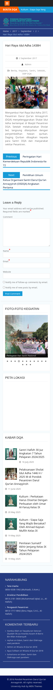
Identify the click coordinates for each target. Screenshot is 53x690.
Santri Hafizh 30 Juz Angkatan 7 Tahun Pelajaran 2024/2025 (31, 453)
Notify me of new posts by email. (21, 287)
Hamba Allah (13, 631)
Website (7, 271)
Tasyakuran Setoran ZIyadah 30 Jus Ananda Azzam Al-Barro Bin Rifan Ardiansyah (25, 634)
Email (6, 261)
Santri (32, 70)
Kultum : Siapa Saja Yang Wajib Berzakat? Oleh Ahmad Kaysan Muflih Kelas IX (32, 525)
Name (6, 250)
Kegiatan (23, 70)
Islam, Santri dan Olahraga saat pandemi (22, 656)
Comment (8, 216)
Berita (14, 70)
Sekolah (41, 70)
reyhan (10, 640)
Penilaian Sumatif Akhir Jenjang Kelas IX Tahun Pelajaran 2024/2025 (32, 548)
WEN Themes (35, 686)
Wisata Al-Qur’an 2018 (27, 647)
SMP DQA (27, 73)
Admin (28, 64)
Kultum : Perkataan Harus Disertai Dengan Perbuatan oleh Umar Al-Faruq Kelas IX (33, 502)
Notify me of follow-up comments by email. (26, 282)
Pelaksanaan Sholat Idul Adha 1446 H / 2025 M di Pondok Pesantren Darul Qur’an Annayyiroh (24, 477)
